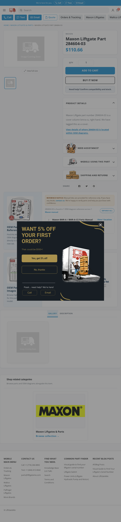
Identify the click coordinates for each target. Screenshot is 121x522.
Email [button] (48, 292)
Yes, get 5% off (39, 258)
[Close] (100, 224)
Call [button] (29, 292)
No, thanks (39, 269)
